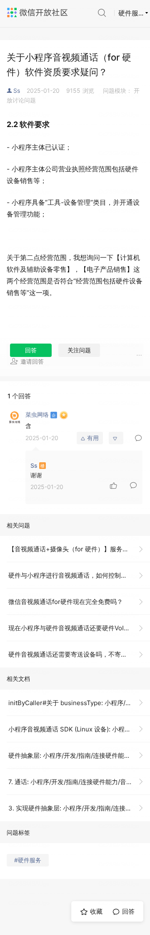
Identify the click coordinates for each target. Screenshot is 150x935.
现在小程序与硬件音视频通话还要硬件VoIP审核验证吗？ (79, 628)
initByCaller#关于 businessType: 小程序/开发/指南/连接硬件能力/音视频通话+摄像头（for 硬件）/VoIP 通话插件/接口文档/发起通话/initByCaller (79, 703)
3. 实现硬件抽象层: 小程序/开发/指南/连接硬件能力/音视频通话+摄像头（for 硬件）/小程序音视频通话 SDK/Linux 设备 (79, 808)
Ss (16, 90)
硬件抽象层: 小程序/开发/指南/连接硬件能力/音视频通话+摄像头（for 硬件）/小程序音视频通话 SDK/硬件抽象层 (79, 755)
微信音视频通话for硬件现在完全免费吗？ (65, 602)
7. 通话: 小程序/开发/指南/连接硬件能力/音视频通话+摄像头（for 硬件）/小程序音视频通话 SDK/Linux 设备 (79, 782)
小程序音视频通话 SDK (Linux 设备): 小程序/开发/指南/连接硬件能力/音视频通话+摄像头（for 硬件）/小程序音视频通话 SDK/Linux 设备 (79, 729)
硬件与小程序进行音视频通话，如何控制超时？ (74, 575)
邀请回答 (32, 361)
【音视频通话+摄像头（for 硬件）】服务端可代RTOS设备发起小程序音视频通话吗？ (79, 549)
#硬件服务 (27, 860)
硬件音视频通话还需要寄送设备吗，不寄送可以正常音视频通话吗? (79, 654)
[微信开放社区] (38, 12)
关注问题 (79, 350)
